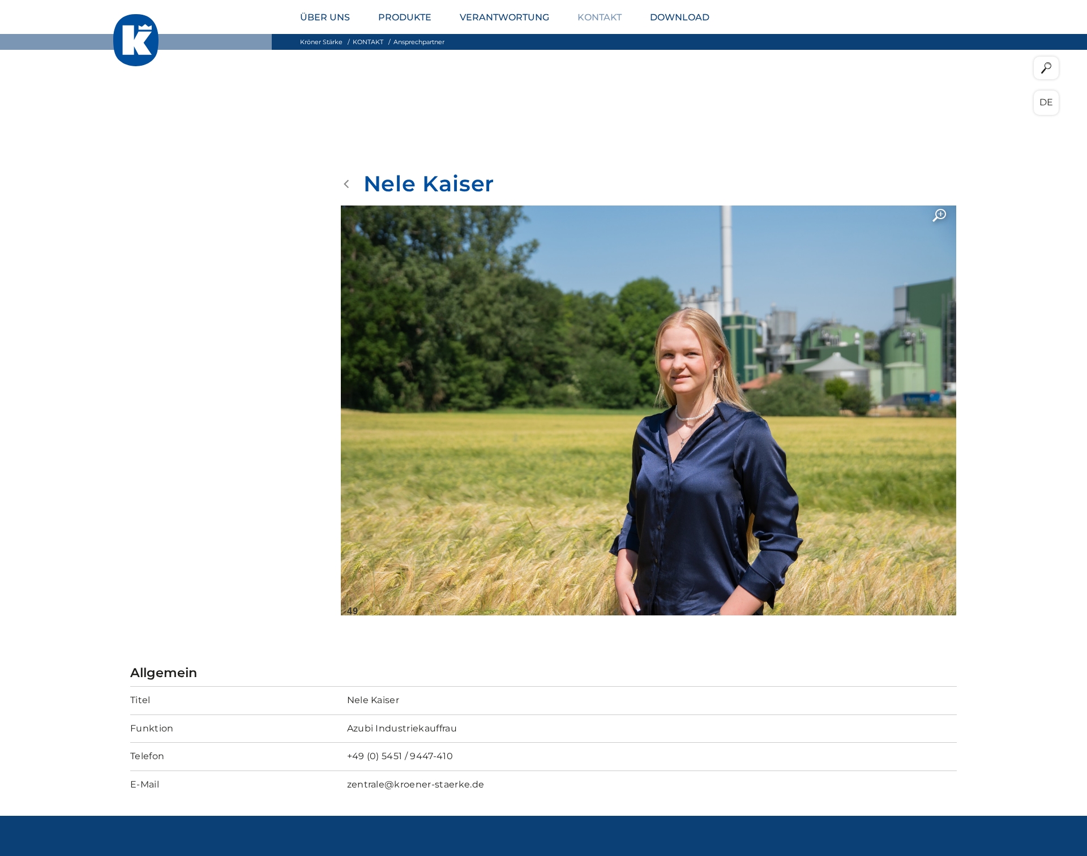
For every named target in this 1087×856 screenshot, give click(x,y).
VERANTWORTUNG (504, 17)
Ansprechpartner (418, 42)
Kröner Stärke (321, 42)
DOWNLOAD (679, 17)
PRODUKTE (404, 17)
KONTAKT (599, 17)
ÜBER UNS (325, 17)
